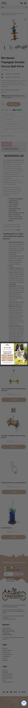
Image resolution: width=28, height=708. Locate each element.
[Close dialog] (26, 344)
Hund (7, 355)
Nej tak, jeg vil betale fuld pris (7, 362)
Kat (7, 357)
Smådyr (7, 360)
